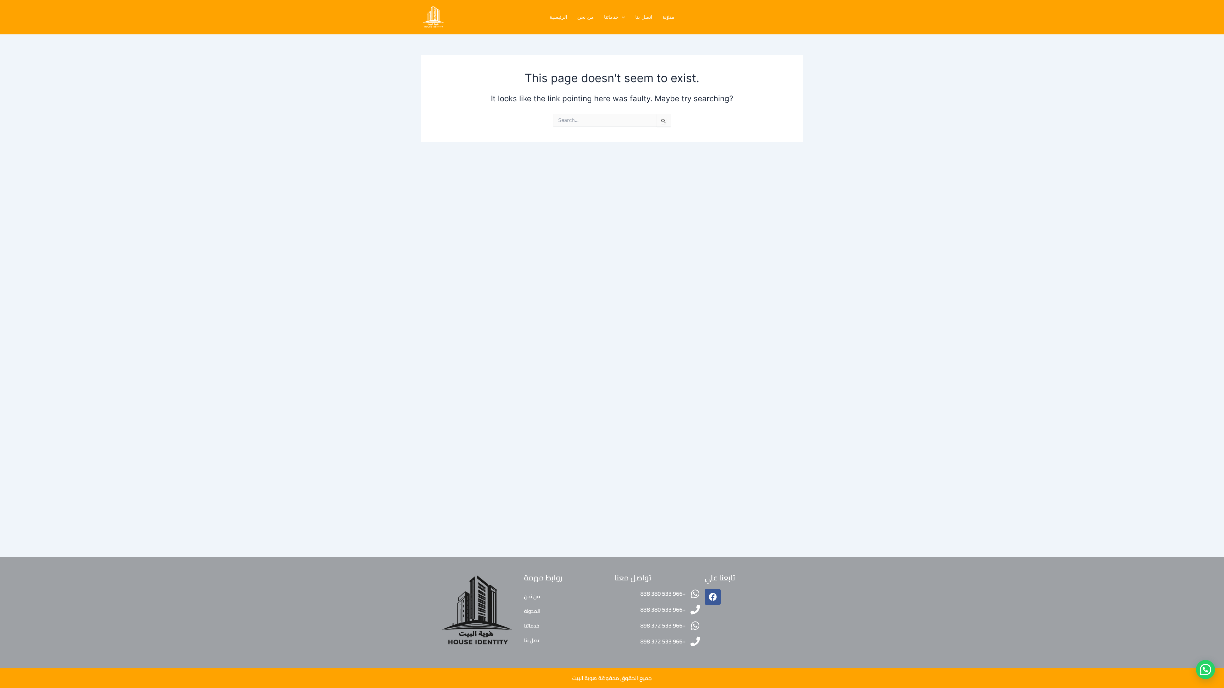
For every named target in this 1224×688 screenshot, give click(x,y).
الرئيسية (558, 17)
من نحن (585, 17)
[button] (622, 17)
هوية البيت (584, 678)
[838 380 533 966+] (695, 594)
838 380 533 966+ (663, 593)
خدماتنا (611, 17)
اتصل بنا (643, 17)
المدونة (532, 611)
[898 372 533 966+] (695, 625)
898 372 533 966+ (663, 625)
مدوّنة (668, 17)
